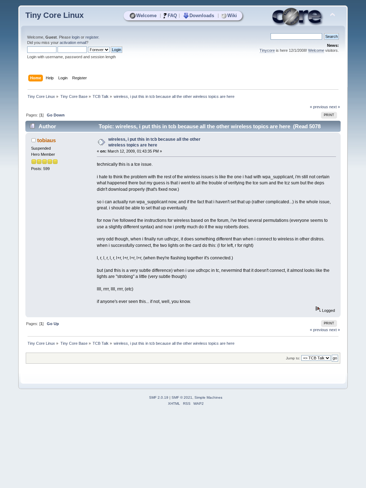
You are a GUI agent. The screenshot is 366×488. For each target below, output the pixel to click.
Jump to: (293, 358)
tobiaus (46, 140)
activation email (73, 42)
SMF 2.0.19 (158, 397)
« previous (319, 107)
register (91, 37)
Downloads (201, 15)
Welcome (146, 15)
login (76, 37)
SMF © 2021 (182, 397)
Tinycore (267, 50)
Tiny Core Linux (54, 15)
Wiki (232, 15)
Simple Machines (208, 397)
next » (334, 107)
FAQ (172, 15)
